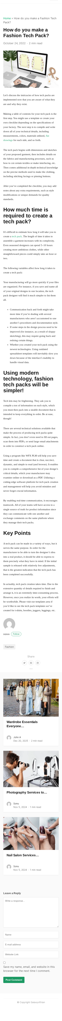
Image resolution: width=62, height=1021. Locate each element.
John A (17, 737)
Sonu (16, 803)
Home (7, 18)
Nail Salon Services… (23, 855)
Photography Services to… (27, 792)
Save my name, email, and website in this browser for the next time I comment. (29, 968)
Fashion (9, 646)
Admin (11, 634)
